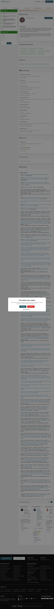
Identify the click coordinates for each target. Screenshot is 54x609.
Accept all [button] (23, 306)
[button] (27, 309)
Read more (35, 303)
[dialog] (27, 304)
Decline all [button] (31, 306)
